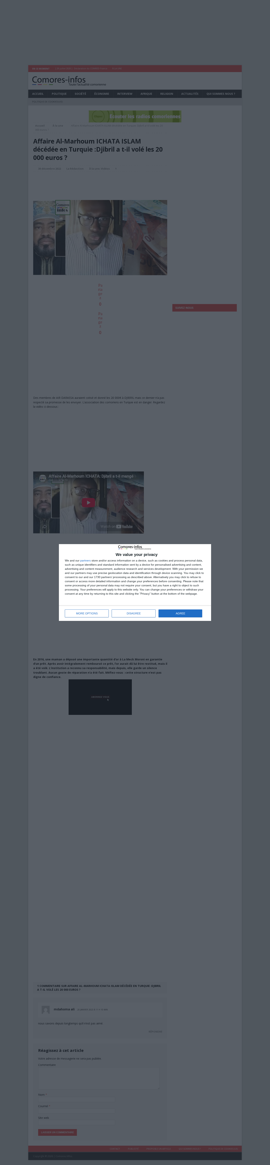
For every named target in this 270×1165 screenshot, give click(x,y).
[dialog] (135, 582)
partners (85, 560)
